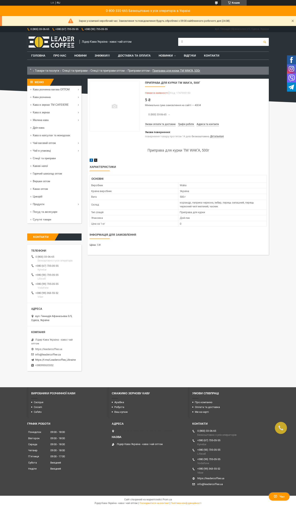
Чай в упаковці (42, 150)
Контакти (211, 55)
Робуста (119, 407)
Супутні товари (42, 219)
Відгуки (190, 55)
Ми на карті (202, 411)
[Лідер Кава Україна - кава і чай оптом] (51, 42)
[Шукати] (265, 42)
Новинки (166, 55)
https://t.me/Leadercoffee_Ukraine (55, 359)
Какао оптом (40, 188)
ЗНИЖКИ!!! (102, 55)
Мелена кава (41, 120)
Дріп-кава (38, 127)
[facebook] (91, 160)
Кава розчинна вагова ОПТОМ (51, 89)
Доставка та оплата (134, 55)
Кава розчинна (42, 97)
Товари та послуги (47, 70)
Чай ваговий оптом (44, 143)
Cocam (38, 407)
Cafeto (38, 411)
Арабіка (119, 402)
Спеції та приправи (75, 70)
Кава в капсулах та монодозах (51, 135)
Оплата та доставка (207, 407)
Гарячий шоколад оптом (47, 173)
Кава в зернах (41, 112)
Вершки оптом (41, 181)
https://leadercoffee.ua (48, 349)
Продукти (38, 204)
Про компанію (203, 402)
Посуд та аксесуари (45, 211)
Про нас (59, 55)
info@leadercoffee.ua (48, 354)
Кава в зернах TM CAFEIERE (51, 104)
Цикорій (37, 196)
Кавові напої (40, 165)
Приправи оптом (139, 70)
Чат (282, 496)
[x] (95, 160)
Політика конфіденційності (186, 503)
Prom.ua (167, 499)
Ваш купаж (121, 411)
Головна (38, 55)
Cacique (38, 402)
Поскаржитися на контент (154, 503)
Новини (80, 55)
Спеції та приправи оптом (107, 70)
